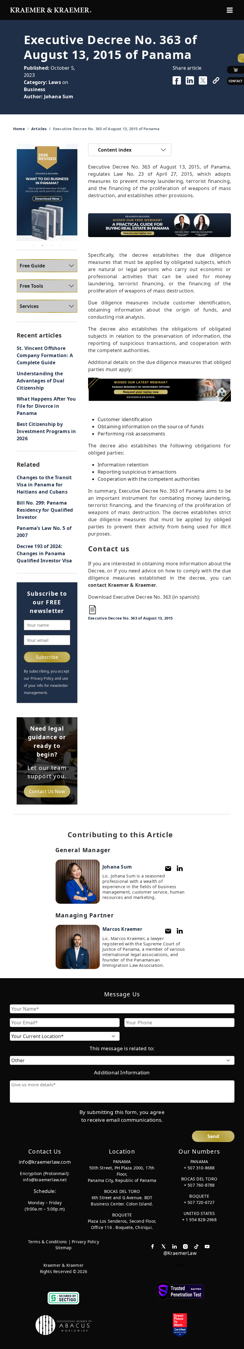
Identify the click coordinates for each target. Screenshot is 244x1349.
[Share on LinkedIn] (190, 80)
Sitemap (63, 1247)
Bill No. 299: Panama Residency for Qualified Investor (45, 510)
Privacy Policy (85, 1241)
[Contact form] (168, 868)
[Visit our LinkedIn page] (174, 1246)
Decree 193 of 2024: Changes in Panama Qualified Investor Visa (44, 553)
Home (19, 128)
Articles (39, 128)
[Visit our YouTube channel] (207, 1246)
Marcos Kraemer (122, 929)
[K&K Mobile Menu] (229, 10)
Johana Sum (58, 96)
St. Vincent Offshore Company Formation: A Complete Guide (45, 355)
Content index (115, 150)
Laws (55, 82)
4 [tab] (60, 245)
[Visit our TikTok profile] (196, 1246)
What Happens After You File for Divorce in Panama (46, 406)
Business (35, 89)
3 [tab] (51, 245)
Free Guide (32, 265)
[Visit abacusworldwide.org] (64, 1325)
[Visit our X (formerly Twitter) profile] (163, 1246)
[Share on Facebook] (177, 80)
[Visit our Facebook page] (152, 1246)
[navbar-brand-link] (51, 9)
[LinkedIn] (180, 868)
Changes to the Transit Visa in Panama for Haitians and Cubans (44, 484)
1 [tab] (34, 245)
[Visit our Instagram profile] (185, 1246)
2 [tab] (43, 245)
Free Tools (31, 286)
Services (29, 306)
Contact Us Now (47, 791)
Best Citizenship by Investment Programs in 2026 (46, 431)
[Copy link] (216, 80)
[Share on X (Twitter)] (203, 80)
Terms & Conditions (47, 1241)
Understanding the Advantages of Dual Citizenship (41, 380)
